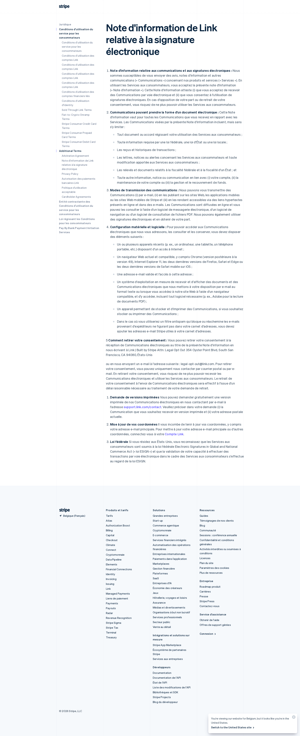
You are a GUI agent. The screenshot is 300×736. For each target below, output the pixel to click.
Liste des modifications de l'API (171, 687)
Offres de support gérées (215, 625)
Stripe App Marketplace (167, 645)
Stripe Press (207, 601)
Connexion (206, 633)
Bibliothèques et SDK (165, 692)
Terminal (111, 632)
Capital (110, 535)
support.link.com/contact (142, 407)
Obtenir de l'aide (209, 620)
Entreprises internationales (169, 554)
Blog (202, 525)
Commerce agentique (166, 525)
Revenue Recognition (119, 618)
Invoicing (111, 579)
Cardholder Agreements (76, 196)
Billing (109, 530)
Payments (112, 603)
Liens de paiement (117, 598)
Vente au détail (162, 627)
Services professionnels (167, 617)
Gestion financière (164, 568)
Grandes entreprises (165, 515)
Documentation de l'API (167, 677)
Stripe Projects (162, 697)
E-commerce (160, 535)
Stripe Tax (112, 627)
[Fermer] (293, 718)
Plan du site (206, 563)
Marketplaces (161, 563)
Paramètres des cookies (214, 568)
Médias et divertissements (169, 607)
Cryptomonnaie (115, 554)
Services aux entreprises (168, 659)
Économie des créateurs (167, 588)
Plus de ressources (211, 572)
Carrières (205, 591)
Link (108, 588)
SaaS (156, 578)
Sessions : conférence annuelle (218, 535)
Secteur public (161, 622)
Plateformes (160, 573)
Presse (204, 596)
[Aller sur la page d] (63, 510)
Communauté (208, 530)
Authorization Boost (118, 525)
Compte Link (174, 434)
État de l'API (160, 682)
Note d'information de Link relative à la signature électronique (78, 165)
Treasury (111, 637)
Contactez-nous (209, 606)
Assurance (159, 602)
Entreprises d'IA (162, 583)
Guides (204, 515)
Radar (109, 613)
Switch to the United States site (231, 727)
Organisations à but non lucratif (171, 612)
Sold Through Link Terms (77, 110)
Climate (110, 545)
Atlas (109, 520)
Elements (111, 564)
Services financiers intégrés (169, 540)
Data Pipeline (114, 559)
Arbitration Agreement (75, 155)
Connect (111, 549)
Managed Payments (118, 593)
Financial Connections (119, 569)
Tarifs (109, 515)
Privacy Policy (70, 173)
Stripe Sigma (113, 622)
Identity (110, 574)
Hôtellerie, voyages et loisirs (170, 597)
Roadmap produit (210, 586)
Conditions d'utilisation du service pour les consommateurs (77, 46)
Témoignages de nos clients (217, 520)
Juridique (65, 24)
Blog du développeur (165, 702)
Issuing (110, 584)
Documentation (162, 672)
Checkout (112, 540)
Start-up (158, 520)
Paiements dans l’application (170, 559)
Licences (205, 558)
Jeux (155, 593)
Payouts (111, 608)
